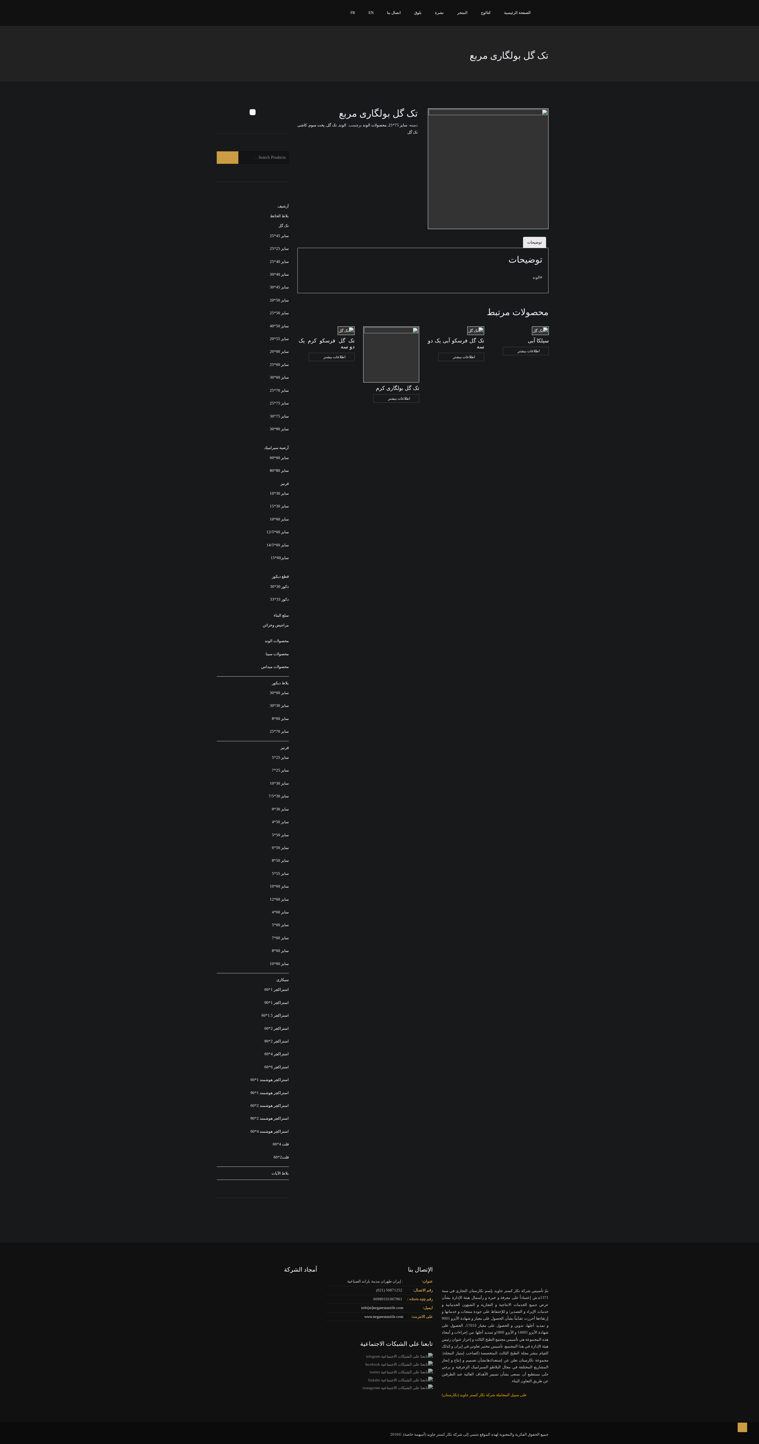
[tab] (534, 242)
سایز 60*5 (280, 925)
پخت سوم (317, 125)
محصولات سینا (277, 654)
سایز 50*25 (279, 313)
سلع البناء (281, 615)
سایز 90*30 (279, 429)
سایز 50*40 (279, 326)
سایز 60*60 (279, 458)
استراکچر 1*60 (276, 989)
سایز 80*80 (279, 470)
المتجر (462, 12)
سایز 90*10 (279, 963)
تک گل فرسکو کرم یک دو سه (327, 344)
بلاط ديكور (280, 683)
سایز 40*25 (279, 261)
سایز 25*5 (280, 757)
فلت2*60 (281, 1157)
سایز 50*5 (280, 835)
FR (352, 12)
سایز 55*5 (280, 873)
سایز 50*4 (280, 822)
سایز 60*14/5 (278, 545)
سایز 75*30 (279, 416)
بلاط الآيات (280, 1173)
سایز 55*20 (279, 339)
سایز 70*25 (279, 390)
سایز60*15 (280, 558)
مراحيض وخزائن (276, 625)
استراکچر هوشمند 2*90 (270, 1118)
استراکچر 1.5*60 (275, 1015)
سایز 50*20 (279, 300)
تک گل (331, 125)
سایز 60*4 (280, 912)
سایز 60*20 (279, 351)
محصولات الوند (375, 125)
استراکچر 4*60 (276, 1054)
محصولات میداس (275, 666)
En (371, 12)
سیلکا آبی (538, 341)
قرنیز (284, 483)
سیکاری (282, 980)
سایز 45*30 (279, 287)
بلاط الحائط (279, 216)
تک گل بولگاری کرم (397, 388)
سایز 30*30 (279, 705)
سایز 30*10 (279, 493)
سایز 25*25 (279, 248)
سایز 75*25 (397, 125)
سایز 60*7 (280, 938)
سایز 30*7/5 (279, 796)
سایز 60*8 (280, 718)
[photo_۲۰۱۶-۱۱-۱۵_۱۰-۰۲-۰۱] (488, 168)
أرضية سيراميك (276, 447)
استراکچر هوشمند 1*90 (270, 1093)
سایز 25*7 (280, 770)
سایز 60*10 (279, 519)
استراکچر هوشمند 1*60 (270, 1080)
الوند (342, 125)
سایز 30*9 (280, 809)
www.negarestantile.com (383, 1316)
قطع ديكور (280, 576)
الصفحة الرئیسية (517, 12)
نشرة (439, 12)
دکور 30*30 (279, 586)
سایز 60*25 (279, 364)
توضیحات (534, 242)
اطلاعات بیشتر (529, 351)
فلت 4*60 (281, 1144)
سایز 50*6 (280, 847)
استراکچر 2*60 (276, 1028)
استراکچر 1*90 (276, 1002)
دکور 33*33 (279, 599)
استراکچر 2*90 (276, 1041)
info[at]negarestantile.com (382, 1307)
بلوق (418, 12)
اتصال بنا (394, 12)
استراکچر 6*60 (276, 1067)
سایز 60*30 (279, 377)
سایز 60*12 (279, 899)
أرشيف (283, 206)
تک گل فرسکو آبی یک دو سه (456, 344)
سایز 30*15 (279, 506)
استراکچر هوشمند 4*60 (270, 1131)
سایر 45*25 (279, 236)
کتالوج (486, 12)
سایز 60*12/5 (278, 532)
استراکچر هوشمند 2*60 (270, 1105)
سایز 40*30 (279, 274)
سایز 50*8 (280, 860)
